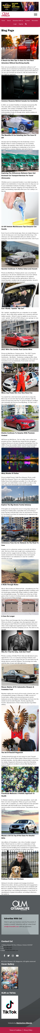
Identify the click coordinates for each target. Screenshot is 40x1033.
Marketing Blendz (24, 1023)
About (9, 20)
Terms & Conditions (15, 1030)
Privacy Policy (28, 1030)
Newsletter (35, 20)
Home (3, 20)
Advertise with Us (18, 20)
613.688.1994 (8, 948)
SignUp (21, 24)
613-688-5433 (7, 947)
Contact (27, 20)
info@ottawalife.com (11, 926)
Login (15, 24)
